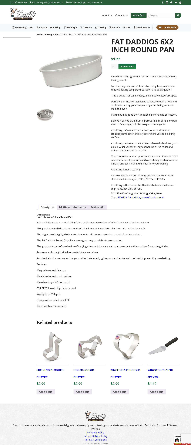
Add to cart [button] (45, 391)
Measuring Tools (24, 27)
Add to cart (127, 66)
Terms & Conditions (95, 439)
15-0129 (122, 197)
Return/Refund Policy (95, 436)
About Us (107, 15)
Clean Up (87, 27)
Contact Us (121, 15)
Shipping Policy (95, 432)
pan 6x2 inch (148, 197)
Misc (127, 27)
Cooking (102, 27)
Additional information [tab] (73, 207)
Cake (64, 34)
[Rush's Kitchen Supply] (23, 19)
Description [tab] (47, 207)
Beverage (72, 27)
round (160, 197)
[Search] (178, 15)
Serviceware (143, 27)
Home (40, 34)
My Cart (139, 15)
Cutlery (116, 27)
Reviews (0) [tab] (97, 207)
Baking (57, 27)
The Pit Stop (169, 27)
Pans (57, 34)
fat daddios (134, 197)
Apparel (43, 27)
